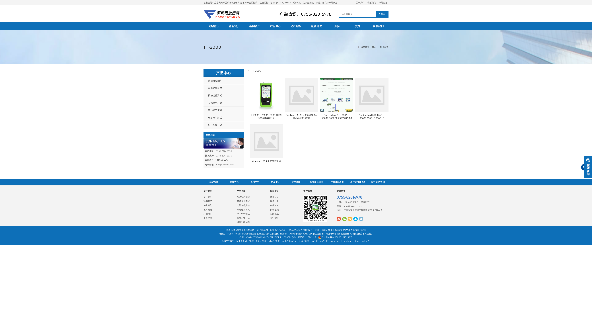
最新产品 (234, 182)
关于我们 (360, 2)
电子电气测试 (215, 117)
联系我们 (371, 2)
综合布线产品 (215, 125)
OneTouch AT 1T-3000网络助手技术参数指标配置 (301, 117)
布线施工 (274, 213)
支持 (357, 26)
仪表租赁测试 (316, 182)
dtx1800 (261, 241)
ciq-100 (314, 241)
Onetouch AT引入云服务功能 (266, 161)
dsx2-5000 (304, 241)
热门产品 (255, 182)
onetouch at (349, 241)
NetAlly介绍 (378, 182)
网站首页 (213, 26)
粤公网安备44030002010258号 (336, 237)
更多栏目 (208, 217)
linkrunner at (336, 241)
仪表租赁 (274, 209)
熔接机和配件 (215, 80)
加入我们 (208, 205)
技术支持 (208, 209)
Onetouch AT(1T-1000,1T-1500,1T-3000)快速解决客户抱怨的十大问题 (337, 118)
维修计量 (274, 201)
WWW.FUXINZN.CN (263, 237)
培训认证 (274, 197)
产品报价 (275, 182)
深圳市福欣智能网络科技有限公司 (242, 229)
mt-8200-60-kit (289, 241)
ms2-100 (324, 241)
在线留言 (383, 2)
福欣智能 (214, 182)
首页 (374, 47)
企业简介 (234, 26)
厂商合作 (208, 213)
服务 (337, 26)
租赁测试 (316, 26)
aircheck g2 (363, 241)
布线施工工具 (215, 110)
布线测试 (274, 205)
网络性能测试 (215, 95)
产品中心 (275, 26)
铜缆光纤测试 (215, 88)
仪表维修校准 (337, 182)
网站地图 (312, 237)
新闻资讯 (254, 26)
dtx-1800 (249, 241)
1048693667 (222, 160)
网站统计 (302, 237)
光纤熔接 (296, 26)
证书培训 (296, 182)
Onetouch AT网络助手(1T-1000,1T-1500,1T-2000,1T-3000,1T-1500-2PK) (372, 118)
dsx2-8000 (274, 241)
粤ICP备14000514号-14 (285, 237)
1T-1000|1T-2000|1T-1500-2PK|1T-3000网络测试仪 (266, 117)
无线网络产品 (215, 103)
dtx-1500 (239, 241)
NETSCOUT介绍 (358, 182)
